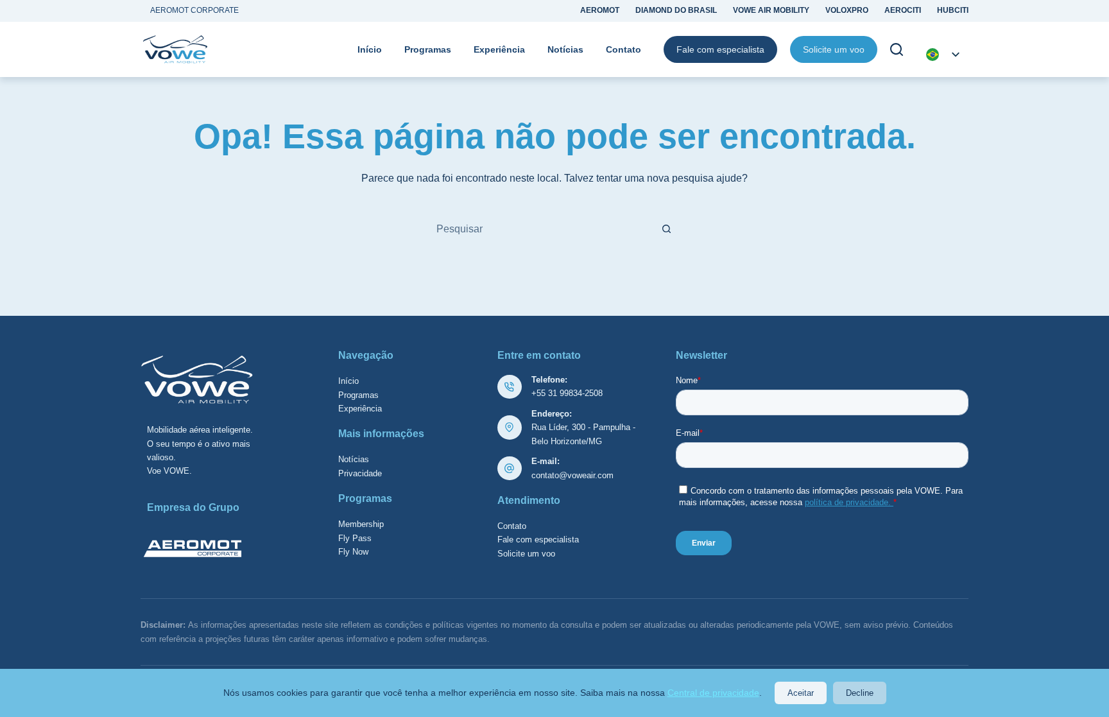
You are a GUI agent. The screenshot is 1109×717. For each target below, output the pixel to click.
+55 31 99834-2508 (567, 393)
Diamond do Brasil (676, 10)
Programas (427, 49)
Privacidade (360, 473)
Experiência (499, 49)
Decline (859, 693)
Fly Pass (355, 538)
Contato (623, 49)
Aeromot (599, 10)
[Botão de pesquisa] (666, 229)
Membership (361, 524)
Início (369, 49)
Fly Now (353, 552)
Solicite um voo (833, 49)
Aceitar (800, 693)
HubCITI (952, 10)
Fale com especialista (720, 49)
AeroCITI (902, 10)
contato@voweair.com (572, 475)
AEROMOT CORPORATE (194, 10)
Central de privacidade (713, 692)
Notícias (565, 49)
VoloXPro (846, 10)
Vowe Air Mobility (771, 10)
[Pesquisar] (896, 49)
